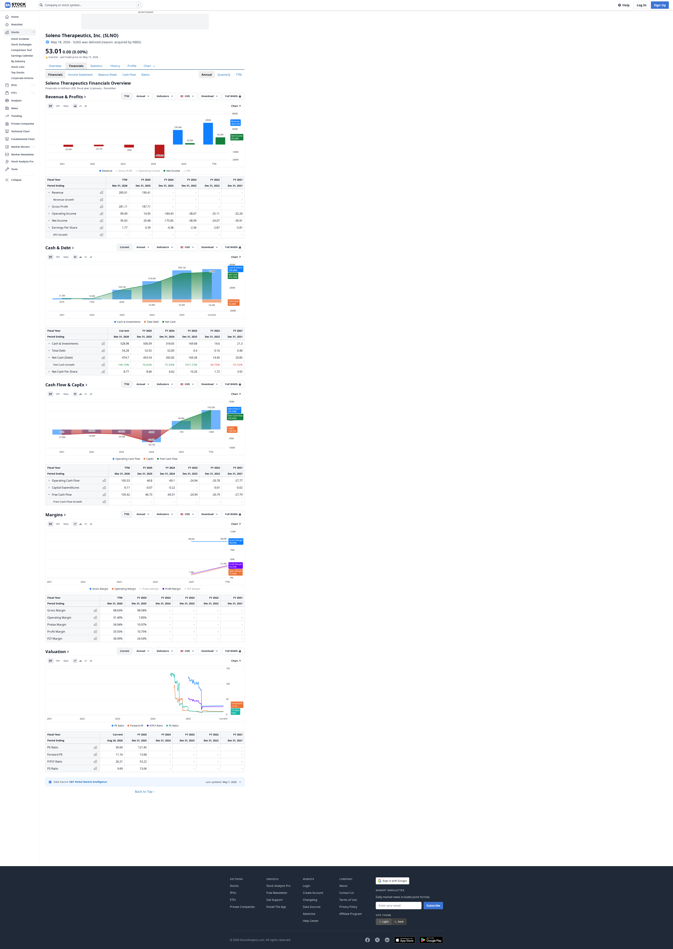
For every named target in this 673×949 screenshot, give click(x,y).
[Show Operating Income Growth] (49, 213)
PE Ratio (119, 725)
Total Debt (153, 321)
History (115, 66)
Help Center (311, 921)
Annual (207, 75)
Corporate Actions (22, 78)
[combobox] (90, 5)
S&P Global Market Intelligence (88, 781)
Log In (642, 5)
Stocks (234, 886)
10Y (58, 106)
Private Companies (242, 907)
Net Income (173, 170)
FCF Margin (193, 588)
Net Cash (170, 321)
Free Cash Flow (168, 458)
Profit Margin (173, 588)
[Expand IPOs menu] (33, 85)
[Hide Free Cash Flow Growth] (49, 494)
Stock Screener (20, 38)
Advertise (309, 914)
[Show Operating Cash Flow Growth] (49, 480)
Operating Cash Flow (127, 458)
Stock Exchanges (21, 44)
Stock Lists (17, 66)
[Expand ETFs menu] (33, 93)
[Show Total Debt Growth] (49, 350)
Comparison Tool (21, 50)
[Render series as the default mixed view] (75, 257)
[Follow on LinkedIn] (387, 940)
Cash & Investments (129, 321)
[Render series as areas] (85, 106)
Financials (76, 66)
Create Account (313, 893)
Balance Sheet (107, 75)
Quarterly (223, 75)
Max (66, 106)
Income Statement (80, 75)
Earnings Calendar (22, 55)
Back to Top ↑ (145, 791)
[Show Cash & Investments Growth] (49, 343)
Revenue (107, 170)
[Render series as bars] (75, 106)
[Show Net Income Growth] (49, 220)
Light (385, 921)
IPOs (233, 893)
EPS (188, 170)
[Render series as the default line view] (75, 524)
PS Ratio (173, 725)
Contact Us (346, 893)
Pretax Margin (150, 588)
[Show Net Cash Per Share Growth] (49, 371)
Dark (401, 921)
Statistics (96, 66)
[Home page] (15, 5)
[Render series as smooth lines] (80, 106)
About (343, 886)
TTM (239, 75)
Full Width (231, 96)
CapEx (150, 458)
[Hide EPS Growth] (49, 227)
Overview (55, 66)
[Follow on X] (377, 940)
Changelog (310, 900)
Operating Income (149, 170)
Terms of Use (348, 900)
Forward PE (136, 725)
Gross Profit (125, 170)
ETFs (233, 900)
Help (626, 5)
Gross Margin (100, 588)
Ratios (145, 75)
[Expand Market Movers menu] (33, 147)
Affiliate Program (350, 914)
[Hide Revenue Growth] (49, 192)
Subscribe (433, 905)
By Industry (18, 61)
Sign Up (660, 5)
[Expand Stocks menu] (33, 32)
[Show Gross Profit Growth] (49, 206)
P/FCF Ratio (156, 725)
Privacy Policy (348, 907)
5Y (50, 106)
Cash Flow (129, 75)
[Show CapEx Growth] (49, 487)
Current (124, 247)
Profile (132, 66)
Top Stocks (17, 72)
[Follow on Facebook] (367, 940)
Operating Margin (125, 588)
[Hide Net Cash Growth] (49, 357)
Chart (148, 66)
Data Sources (312, 907)
